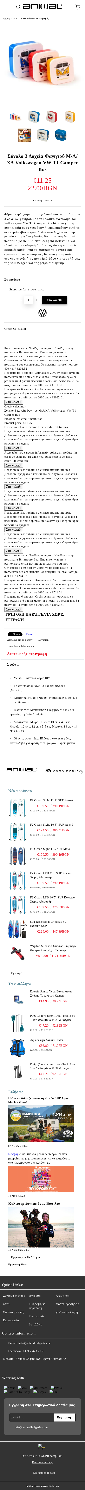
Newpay (13, 1154)
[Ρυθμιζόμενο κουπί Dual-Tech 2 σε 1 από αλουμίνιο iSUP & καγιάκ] (17, 1023)
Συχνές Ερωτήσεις (67, 1303)
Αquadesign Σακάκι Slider (46, 1040)
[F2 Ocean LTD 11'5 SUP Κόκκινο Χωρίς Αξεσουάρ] (17, 880)
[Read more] (41, 1124)
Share (16, 634)
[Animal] (21, 773)
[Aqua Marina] (63, 773)
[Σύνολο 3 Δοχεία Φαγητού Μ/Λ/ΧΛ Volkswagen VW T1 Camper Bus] (42, 104)
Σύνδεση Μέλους (14, 1295)
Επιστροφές (37, 1316)
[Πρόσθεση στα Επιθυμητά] (75, 277)
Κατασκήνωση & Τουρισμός (35, 18)
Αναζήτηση (63, 1295)
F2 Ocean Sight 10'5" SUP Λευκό (51, 824)
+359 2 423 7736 (33, 1351)
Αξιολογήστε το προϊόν (19, 639)
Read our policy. (42, 1462)
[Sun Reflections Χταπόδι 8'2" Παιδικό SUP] (17, 929)
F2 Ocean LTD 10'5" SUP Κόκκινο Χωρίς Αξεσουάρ (52, 899)
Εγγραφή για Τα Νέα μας (25, 1257)
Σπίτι (6, 1303)
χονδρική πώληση (67, 1312)
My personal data (44, 1472)
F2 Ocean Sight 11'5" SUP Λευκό (51, 800)
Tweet (29, 634)
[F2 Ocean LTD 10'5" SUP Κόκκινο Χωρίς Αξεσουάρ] (17, 905)
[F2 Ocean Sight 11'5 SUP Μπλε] (17, 856)
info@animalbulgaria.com (35, 1343)
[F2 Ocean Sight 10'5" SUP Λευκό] (17, 832)
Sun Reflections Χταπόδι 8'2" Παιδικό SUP (49, 923)
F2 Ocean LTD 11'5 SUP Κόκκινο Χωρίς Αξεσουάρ (51, 875)
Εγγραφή (16, 973)
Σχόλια (13, 664)
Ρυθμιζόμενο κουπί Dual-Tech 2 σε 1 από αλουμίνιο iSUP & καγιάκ (52, 1017)
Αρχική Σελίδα (10, 18)
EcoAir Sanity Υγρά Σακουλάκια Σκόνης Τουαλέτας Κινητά (51, 993)
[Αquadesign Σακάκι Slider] (17, 1047)
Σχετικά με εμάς (13, 1312)
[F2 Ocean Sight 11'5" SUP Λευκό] (17, 807)
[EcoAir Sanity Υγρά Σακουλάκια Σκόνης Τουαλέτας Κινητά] (17, 999)
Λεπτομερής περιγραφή (27, 654)
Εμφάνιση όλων (17, 1264)
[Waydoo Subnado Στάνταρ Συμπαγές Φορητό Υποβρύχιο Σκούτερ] (17, 953)
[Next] (81, 772)
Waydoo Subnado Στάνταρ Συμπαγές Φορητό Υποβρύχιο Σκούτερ (53, 948)
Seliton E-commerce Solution (42, 1486)
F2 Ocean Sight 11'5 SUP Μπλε (50, 849)
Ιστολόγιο (35, 1324)
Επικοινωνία (11, 1320)
